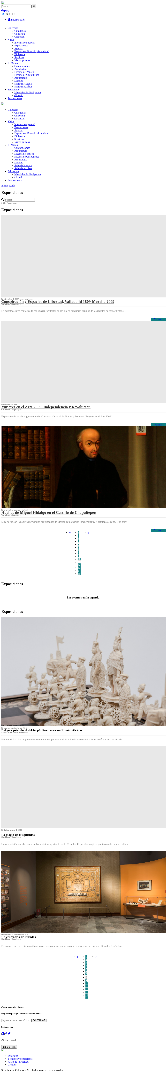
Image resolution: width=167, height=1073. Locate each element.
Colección (13, 28)
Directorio (13, 1055)
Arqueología (20, 77)
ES (6, 14)
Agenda (18, 48)
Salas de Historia (23, 83)
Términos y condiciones (20, 1058)
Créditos (12, 1064)
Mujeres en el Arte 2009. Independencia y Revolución (46, 407)
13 (79, 567)
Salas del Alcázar (23, 86)
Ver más (158, 319)
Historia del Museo (24, 72)
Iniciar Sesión (17, 19)
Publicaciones (15, 98)
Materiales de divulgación (27, 92)
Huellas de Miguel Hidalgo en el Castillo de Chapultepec (48, 512)
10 (79, 559)
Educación (13, 89)
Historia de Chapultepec (26, 74)
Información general (24, 42)
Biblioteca (19, 54)
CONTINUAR (39, 1020)
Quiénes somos (22, 66)
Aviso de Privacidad (18, 1061)
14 (79, 570)
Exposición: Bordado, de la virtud (31, 51)
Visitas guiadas (22, 60)
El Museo (13, 63)
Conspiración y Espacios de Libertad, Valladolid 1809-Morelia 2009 (57, 301)
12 (79, 564)
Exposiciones (21, 45)
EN (13, 14)
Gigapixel (19, 36)
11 (79, 562)
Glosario (18, 95)
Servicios (19, 57)
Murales (18, 80)
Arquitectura (20, 69)
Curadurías (20, 30)
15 (79, 573)
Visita (11, 39)
